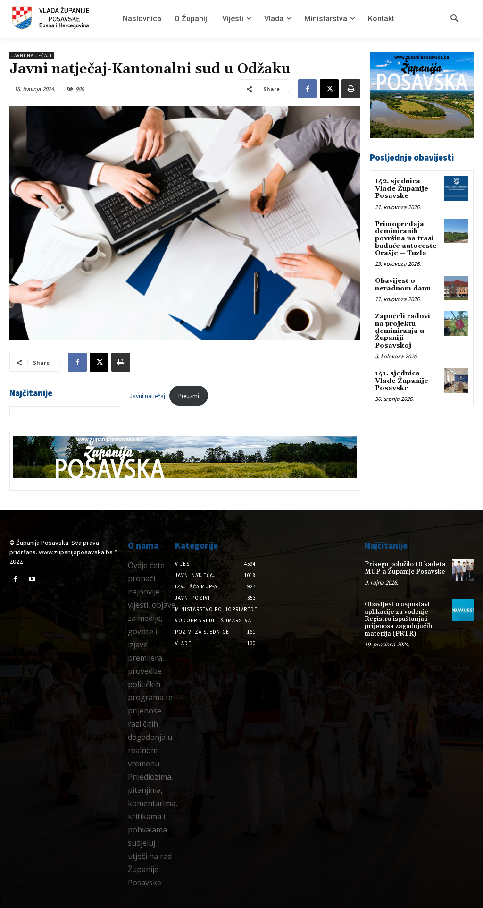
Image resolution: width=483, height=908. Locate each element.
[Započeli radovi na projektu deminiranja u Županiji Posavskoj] (456, 323)
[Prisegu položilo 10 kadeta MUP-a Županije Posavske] (463, 570)
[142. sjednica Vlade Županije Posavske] (456, 188)
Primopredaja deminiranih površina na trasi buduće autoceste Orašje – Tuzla (406, 239)
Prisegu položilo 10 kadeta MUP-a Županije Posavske (405, 568)
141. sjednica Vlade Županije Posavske (401, 380)
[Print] (350, 88)
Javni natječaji (31, 55)
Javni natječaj (147, 395)
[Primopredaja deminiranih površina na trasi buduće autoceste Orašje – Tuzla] (456, 231)
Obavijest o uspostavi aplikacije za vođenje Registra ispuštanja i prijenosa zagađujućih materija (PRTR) (398, 619)
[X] (329, 88)
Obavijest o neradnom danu (403, 284)
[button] (455, 19)
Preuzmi (188, 395)
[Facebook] (307, 88)
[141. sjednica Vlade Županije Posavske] (456, 380)
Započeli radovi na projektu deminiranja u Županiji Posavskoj (402, 331)
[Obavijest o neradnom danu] (456, 288)
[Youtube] (32, 579)
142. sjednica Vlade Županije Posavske (401, 188)
